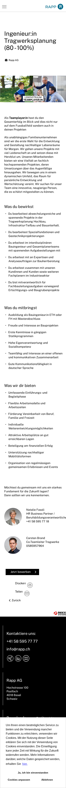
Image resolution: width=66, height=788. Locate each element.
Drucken (20, 583)
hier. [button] (24, 763)
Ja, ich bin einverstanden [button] (33, 772)
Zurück (16, 600)
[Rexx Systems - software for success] (60, 613)
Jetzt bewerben (21, 571)
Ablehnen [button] (47, 779)
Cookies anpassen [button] (19, 779)
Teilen (19, 591)
